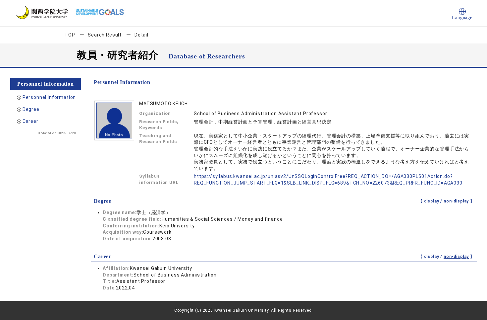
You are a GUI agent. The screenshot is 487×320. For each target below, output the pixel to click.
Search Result (105, 35)
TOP (70, 35)
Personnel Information (49, 97)
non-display (456, 201)
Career (30, 121)
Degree (31, 109)
